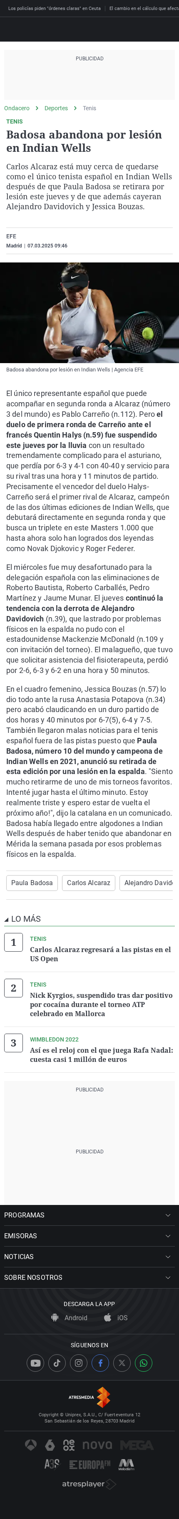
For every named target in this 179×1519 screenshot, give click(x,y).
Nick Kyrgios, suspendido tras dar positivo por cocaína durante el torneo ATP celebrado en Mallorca (101, 1004)
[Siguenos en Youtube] (35, 1363)
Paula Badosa (32, 883)
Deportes (56, 108)
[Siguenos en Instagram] (78, 1363)
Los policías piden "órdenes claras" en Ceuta (54, 8)
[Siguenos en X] (122, 1363)
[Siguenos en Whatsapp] (143, 1363)
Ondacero (17, 108)
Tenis (89, 108)
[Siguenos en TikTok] (57, 1363)
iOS (122, 1318)
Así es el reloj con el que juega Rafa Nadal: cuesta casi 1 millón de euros (101, 1055)
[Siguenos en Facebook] (100, 1363)
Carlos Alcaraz (88, 883)
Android (75, 1318)
